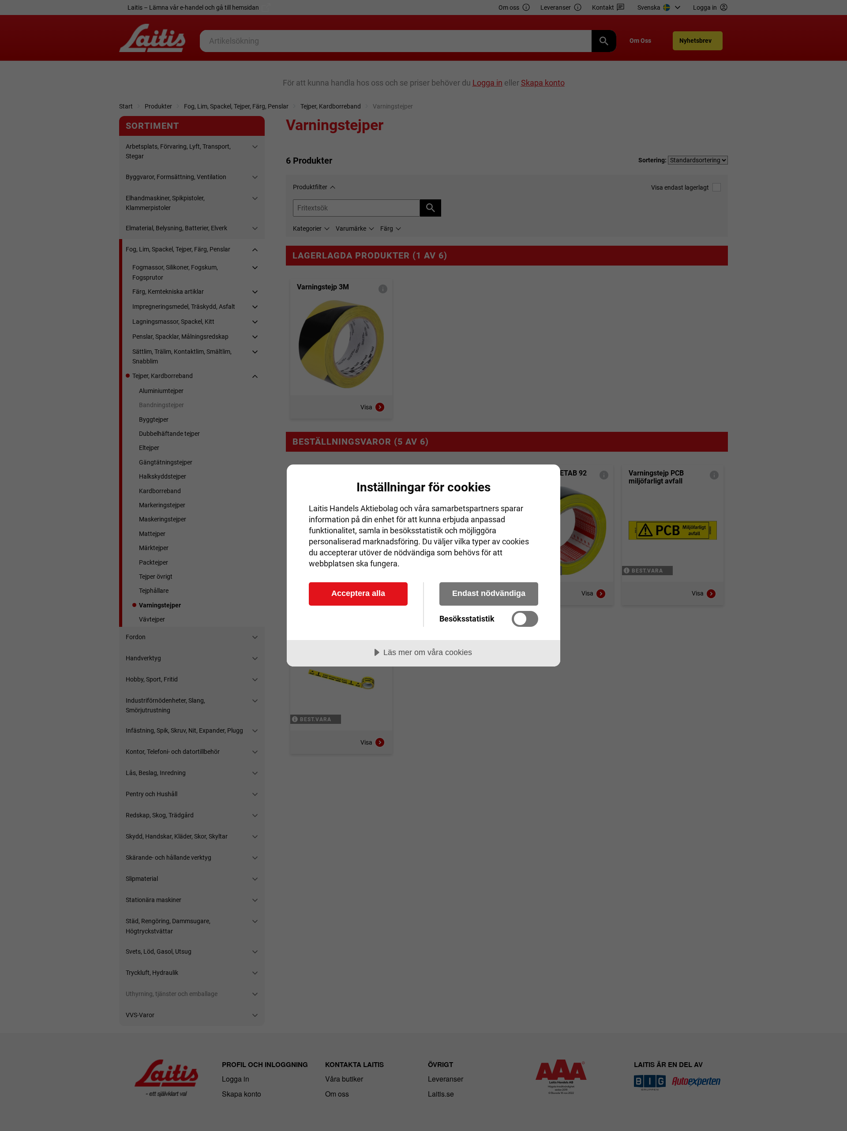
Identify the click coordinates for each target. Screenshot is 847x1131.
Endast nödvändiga (488, 593)
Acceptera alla (358, 593)
